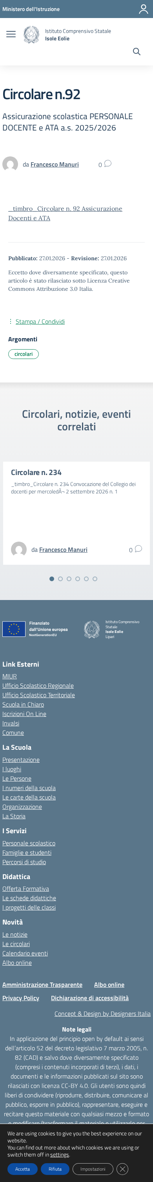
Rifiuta (55, 1169)
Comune (13, 732)
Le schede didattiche (29, 898)
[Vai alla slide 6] (95, 578)
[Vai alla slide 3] (69, 578)
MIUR (9, 676)
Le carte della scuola (29, 797)
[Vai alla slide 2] (60, 578)
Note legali (76, 1029)
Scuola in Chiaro (23, 704)
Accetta (22, 1169)
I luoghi (11, 769)
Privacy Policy (20, 998)
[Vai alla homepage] (31, 35)
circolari (24, 354)
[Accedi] (144, 9)
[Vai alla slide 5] (86, 578)
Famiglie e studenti (26, 852)
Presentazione (21, 759)
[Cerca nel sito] (137, 52)
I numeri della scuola (29, 787)
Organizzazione (22, 806)
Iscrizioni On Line (24, 713)
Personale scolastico (28, 843)
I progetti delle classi (29, 907)
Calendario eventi (25, 953)
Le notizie (14, 934)
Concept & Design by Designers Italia (103, 1013)
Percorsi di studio (24, 862)
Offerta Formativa (25, 888)
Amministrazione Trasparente (42, 984)
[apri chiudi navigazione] (11, 35)
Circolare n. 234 (36, 472)
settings (59, 1154)
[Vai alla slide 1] (51, 578)
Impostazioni (93, 1169)
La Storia (14, 816)
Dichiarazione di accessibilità (90, 998)
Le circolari (16, 943)
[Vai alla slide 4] (77, 578)
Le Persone (16, 778)
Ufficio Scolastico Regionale (38, 685)
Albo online (17, 962)
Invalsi (10, 723)
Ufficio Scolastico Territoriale (38, 695)
